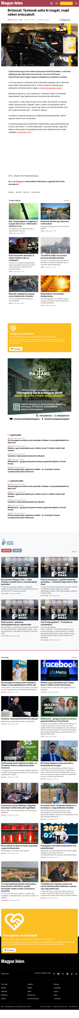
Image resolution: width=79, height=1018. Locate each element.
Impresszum (5, 973)
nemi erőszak (35, 192)
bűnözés (18, 192)
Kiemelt (3, 988)
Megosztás (66, 20)
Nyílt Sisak (4, 995)
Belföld (3, 998)
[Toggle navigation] (76, 3)
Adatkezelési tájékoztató (60, 1006)
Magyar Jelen (12, 20)
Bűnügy (56, 984)
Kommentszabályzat (45, 1006)
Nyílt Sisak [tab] (6, 550)
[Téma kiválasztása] (51, 3)
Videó (29, 991)
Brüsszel (26, 192)
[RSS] (76, 973)
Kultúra (56, 991)
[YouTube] (58, 973)
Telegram (20, 181)
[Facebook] (54, 973)
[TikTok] (71, 973)
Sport (55, 995)
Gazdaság (57, 988)
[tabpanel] (39, 600)
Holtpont (30, 984)
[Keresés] (56, 3)
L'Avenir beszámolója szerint (50, 88)
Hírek (21, 20)
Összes (66, 200)
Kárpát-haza (31, 995)
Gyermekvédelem (33, 998)
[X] (63, 973)
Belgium (11, 192)
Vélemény (4, 991)
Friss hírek (4, 984)
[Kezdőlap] (12, 3)
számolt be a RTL (25, 132)
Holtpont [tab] (17, 550)
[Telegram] (67, 973)
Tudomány (57, 998)
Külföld (29, 988)
